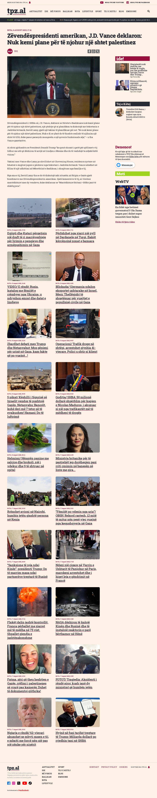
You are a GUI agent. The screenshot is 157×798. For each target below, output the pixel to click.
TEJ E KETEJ (110, 11)
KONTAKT (94, 767)
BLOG (121, 11)
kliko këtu (134, 156)
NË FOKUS (55, 11)
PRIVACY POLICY (109, 767)
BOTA (77, 11)
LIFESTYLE (87, 11)
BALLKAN (68, 11)
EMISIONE (131, 11)
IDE (46, 11)
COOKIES (123, 767)
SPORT (98, 11)
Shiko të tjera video (125, 221)
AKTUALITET (35, 11)
